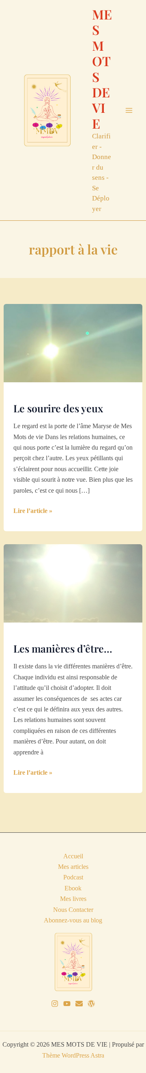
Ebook (73, 888)
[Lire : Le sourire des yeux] (73, 342)
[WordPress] (91, 1003)
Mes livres (73, 898)
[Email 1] (79, 1003)
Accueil (73, 856)
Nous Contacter (73, 909)
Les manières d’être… (62, 648)
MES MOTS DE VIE (102, 68)
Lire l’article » (32, 511)
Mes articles (73, 866)
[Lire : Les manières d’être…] (73, 582)
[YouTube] (67, 1003)
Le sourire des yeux (58, 408)
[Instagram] (54, 1003)
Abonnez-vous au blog (73, 920)
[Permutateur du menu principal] (129, 110)
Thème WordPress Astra (73, 1055)
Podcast (73, 877)
